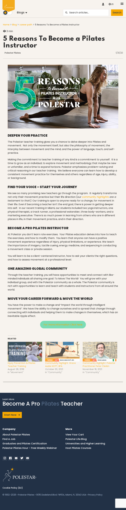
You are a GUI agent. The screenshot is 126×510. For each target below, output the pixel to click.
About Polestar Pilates (16, 434)
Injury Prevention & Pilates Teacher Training (21, 365)
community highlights (95, 197)
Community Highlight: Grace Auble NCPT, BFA (60, 365)
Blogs (20, 12)
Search (117, 12)
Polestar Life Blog (76, 439)
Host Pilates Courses (78, 448)
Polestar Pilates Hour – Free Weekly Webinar (29, 448)
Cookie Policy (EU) (12, 487)
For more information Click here (63, 324)
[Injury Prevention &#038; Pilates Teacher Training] (25, 352)
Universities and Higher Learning (85, 443)
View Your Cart (74, 434)
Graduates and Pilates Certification (24, 443)
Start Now (10, 415)
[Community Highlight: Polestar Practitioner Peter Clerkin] (100, 352)
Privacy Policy (95, 494)
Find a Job (8, 439)
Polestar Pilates (13, 52)
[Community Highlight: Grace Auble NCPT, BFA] (62, 352)
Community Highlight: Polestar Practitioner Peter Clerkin (99, 365)
